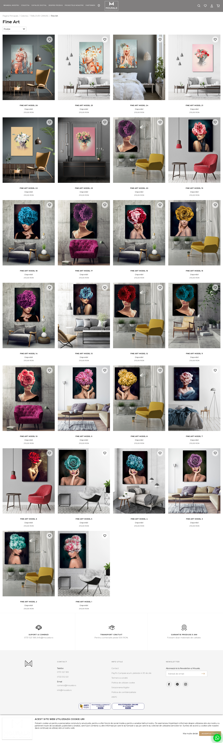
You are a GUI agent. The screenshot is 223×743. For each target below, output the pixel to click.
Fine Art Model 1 (84, 602)
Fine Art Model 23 (84, 188)
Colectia (25, 5)
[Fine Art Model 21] (194, 67)
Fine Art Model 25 (84, 105)
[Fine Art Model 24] (139, 67)
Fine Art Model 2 (28, 602)
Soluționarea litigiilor (120, 687)
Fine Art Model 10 (28, 436)
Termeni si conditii (120, 678)
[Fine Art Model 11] (194, 315)
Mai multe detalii (190, 733)
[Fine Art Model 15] (194, 233)
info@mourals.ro (45, 637)
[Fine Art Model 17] (84, 233)
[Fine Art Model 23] (84, 150)
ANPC (114, 697)
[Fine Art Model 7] (194, 398)
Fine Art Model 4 (139, 519)
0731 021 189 (30, 637)
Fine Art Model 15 (194, 271)
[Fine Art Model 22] (29, 150)
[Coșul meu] (218, 6)
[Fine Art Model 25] (84, 67)
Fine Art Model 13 (84, 353)
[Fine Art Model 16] (139, 233)
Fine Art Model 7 (194, 436)
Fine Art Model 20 (139, 188)
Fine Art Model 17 (84, 271)
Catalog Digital (39, 5)
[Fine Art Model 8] (139, 398)
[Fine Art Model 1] (84, 563)
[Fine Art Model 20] (139, 150)
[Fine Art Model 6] (29, 481)
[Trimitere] (203, 674)
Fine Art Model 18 (28, 271)
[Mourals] (111, 6)
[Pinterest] (177, 684)
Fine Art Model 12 (139, 353)
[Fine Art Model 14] (29, 315)
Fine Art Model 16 (139, 271)
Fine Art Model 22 (29, 188)
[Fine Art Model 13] (84, 315)
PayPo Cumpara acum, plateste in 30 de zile (131, 673)
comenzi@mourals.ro (66, 685)
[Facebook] (169, 684)
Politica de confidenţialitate (124, 692)
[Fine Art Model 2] (29, 563)
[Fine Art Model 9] (84, 398)
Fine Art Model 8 (139, 436)
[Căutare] (199, 6)
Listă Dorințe (49, 39)
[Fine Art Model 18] (29, 233)
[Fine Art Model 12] (139, 315)
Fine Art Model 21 (194, 105)
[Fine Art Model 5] (84, 481)
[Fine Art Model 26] (29, 67)
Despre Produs (56, 5)
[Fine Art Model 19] (194, 150)
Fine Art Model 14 (28, 353)
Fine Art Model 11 (194, 353)
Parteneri (90, 5)
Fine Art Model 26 (29, 105)
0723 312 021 (63, 677)
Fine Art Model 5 (84, 519)
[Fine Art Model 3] (194, 481)
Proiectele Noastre (74, 5)
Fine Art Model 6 (28, 519)
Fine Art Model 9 (83, 436)
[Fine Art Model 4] (139, 481)
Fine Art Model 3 (194, 519)
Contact (98, 4)
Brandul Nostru (11, 5)
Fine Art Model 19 (194, 188)
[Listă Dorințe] (205, 5)
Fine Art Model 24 (139, 105)
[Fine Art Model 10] (29, 398)
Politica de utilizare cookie (123, 683)
